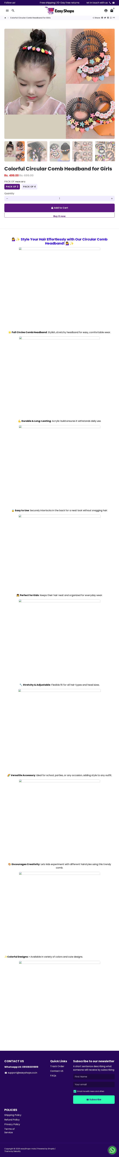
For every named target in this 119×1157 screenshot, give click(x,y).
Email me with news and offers (90, 1091)
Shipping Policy (12, 1115)
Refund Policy (12, 1119)
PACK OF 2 (12, 186)
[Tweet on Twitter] (105, 18)
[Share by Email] (114, 18)
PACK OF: (14, 181)
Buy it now (59, 216)
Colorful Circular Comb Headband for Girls (30, 18)
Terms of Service (9, 1130)
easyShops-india (28, 1148)
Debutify (17, 1151)
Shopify (51, 1148)
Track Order (57, 1066)
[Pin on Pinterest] (108, 18)
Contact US (56, 1071)
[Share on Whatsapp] (111, 18)
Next (110, 84)
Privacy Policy (12, 1124)
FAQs (53, 1075)
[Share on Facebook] (102, 18)
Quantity (9, 193)
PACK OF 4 (29, 186)
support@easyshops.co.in (21, 1072)
